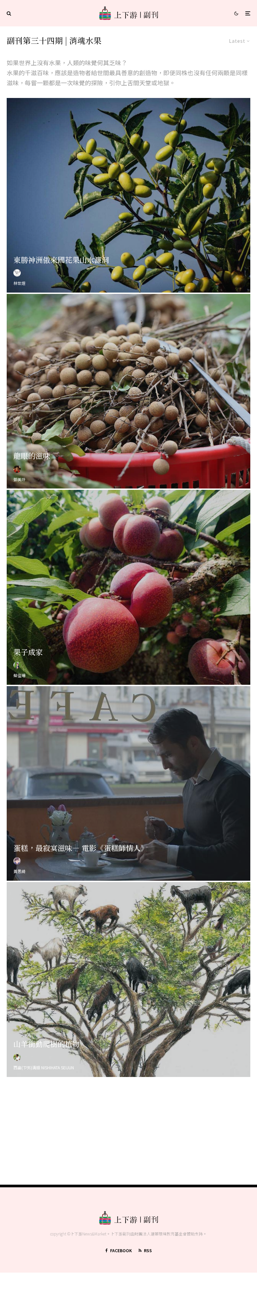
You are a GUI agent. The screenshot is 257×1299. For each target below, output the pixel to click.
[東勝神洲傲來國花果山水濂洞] (128, 195)
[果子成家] (128, 587)
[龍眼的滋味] (128, 391)
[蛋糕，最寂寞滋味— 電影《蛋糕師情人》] (128, 783)
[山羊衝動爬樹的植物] (128, 979)
